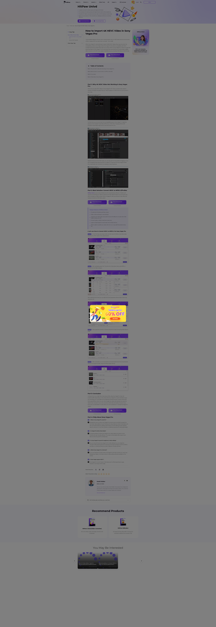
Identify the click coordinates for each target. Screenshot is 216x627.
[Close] (126, 304)
